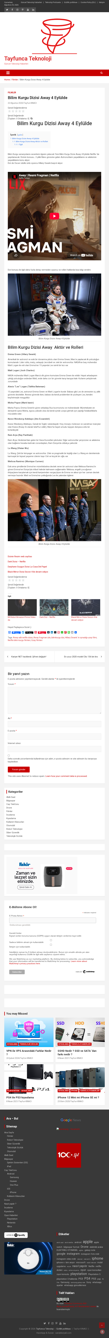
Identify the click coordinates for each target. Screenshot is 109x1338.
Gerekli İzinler (15, 933)
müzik (69, 1266)
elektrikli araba (96, 1247)
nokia (65, 1270)
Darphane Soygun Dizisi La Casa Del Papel (27, 566)
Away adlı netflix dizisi (23, 637)
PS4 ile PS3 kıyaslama (20, 1097)
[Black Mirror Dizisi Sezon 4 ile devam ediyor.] (85, 607)
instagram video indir (66, 1259)
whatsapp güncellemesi (75, 1285)
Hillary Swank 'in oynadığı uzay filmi (81, 637)
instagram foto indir (90, 1254)
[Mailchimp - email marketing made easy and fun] (85, 971)
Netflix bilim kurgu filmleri (19, 640)
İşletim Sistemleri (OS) (17, 1162)
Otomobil (10, 825)
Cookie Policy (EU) (88, 2)
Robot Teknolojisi (14, 829)
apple (88, 1241)
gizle (20, 135)
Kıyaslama (11, 818)
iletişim (102, 2)
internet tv (87, 1259)
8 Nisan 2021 (63, 1058)
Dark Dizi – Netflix (47, 617)
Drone (9, 807)
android (78, 1242)
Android (10, 1173)
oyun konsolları (94, 1270)
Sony (88, 1282)
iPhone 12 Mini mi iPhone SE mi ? (78, 1097)
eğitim (81, 1250)
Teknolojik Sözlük (14, 836)
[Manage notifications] (102, 1331)
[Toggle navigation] (8, 73)
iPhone (74, 1091)
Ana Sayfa (9, 1132)
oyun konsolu (63, 1274)
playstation (78, 1274)
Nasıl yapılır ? (10, 1204)
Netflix (91, 1266)
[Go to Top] (102, 1325)
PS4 (87, 1278)
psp (99, 1279)
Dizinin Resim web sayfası (20, 556)
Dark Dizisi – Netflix (17, 561)
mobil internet (91, 1263)
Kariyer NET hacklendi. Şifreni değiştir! (28, 656)
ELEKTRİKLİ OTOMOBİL (67, 1250)
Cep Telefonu (12, 804)
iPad (9, 1166)
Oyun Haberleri (11, 1215)
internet (79, 1259)
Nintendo (11, 1222)
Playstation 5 (94, 1274)
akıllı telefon (69, 1242)
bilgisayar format (71, 1247)
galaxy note (90, 1250)
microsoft (80, 1262)
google (61, 1253)
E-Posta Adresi (16, 915)
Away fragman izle (42, 637)
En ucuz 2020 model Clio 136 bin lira (81, 656)
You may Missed (17, 1013)
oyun (83, 1269)
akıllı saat (60, 1242)
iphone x (60, 1262)
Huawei (13, 1181)
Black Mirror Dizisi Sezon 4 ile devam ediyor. (28, 572)
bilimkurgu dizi (57, 637)
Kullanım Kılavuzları (15, 822)
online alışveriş (74, 1270)
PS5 (94, 1278)
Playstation (13, 1091)
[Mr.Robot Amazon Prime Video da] (22, 607)
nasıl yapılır (79, 1266)
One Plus (14, 1185)
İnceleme (10, 815)
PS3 (80, 1278)
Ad (10, 718)
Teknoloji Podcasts (53, 2)
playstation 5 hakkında (67, 1279)
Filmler (12, 92)
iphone (97, 1258)
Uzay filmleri (36, 640)
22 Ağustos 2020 (15, 103)
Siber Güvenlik (12, 832)
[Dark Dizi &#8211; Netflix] (54, 607)
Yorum (12, 684)
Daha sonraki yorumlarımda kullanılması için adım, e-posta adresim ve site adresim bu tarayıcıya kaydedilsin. (52, 760)
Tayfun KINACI (30, 103)
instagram (73, 1253)
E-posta (12, 731)
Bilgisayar (10, 800)
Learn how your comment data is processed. (66, 776)
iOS (8, 1189)
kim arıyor (70, 1262)
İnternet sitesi (14, 743)
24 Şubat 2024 (12, 1058)
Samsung (14, 1177)
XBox (9, 1226)
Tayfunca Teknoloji (28, 58)
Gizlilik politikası (70, 2)
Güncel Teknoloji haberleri (31, 2)
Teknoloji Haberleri (81, 1044)
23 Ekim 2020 (64, 1101)
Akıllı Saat (10, 797)
